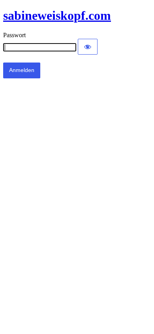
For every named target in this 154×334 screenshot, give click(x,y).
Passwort (14, 35)
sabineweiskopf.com (57, 15)
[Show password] (88, 47)
